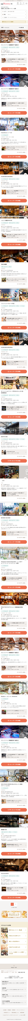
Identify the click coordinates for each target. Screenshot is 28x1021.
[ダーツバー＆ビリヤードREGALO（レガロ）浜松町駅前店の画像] (14, 382)
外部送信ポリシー (7, 1012)
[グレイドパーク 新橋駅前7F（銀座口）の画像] (14, 36)
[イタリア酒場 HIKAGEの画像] (14, 212)
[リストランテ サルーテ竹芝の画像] (14, 295)
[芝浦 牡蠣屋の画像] (14, 255)
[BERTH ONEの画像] (14, 428)
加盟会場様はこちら (15, 1012)
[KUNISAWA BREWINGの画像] (14, 168)
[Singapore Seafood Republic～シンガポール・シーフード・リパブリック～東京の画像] (14, 553)
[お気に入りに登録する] (25, 42)
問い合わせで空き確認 (15, 460)
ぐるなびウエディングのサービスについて (10, 1015)
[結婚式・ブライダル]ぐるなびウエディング (9, 970)
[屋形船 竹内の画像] (14, 821)
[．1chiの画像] (14, 472)
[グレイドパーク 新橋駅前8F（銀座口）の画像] (14, 80)
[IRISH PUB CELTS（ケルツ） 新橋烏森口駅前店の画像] (14, 598)
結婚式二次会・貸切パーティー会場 (7, 972)
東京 (16, 972)
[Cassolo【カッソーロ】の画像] (14, 124)
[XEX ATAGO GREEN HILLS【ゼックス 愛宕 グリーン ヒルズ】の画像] (14, 775)
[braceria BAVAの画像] (14, 865)
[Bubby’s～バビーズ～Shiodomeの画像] (14, 688)
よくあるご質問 (22, 1015)
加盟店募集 (22, 1012)
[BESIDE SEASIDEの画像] (14, 509)
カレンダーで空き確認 (15, 69)
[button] (14, 983)
